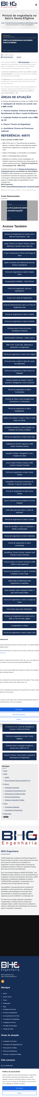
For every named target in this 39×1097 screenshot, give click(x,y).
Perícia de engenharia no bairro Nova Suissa (19, 492)
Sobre (5, 774)
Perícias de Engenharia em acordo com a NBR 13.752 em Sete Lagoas (20, 617)
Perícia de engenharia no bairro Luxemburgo (19, 544)
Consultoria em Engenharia (13, 810)
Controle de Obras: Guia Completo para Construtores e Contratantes (19, 400)
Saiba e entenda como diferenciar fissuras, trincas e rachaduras (19, 264)
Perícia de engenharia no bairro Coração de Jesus (19, 601)
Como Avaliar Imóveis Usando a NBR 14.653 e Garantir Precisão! (19, 464)
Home (5, 771)
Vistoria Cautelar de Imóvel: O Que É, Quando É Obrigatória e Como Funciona (19, 381)
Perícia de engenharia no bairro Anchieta (19, 321)
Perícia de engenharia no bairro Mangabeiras (19, 410)
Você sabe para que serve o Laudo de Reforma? (19, 511)
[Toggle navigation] (36, 4)
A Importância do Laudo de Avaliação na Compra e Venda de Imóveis (19, 728)
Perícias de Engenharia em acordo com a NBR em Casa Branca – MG (20, 235)
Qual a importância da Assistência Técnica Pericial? (19, 502)
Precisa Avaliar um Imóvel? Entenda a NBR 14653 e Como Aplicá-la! (19, 563)
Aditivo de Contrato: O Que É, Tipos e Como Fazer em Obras (19, 419)
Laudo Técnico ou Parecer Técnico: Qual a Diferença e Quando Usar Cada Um (19, 245)
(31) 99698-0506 (8, 1065)
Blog (4, 1006)
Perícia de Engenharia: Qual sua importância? (19, 290)
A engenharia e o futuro (19, 625)
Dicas (19, 57)
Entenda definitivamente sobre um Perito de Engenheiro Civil (19, 306)
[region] (19, 1083)
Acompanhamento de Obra (11, 1016)
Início (2, 23)
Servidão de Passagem (10, 1025)
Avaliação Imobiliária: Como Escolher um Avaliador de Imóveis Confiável (19, 429)
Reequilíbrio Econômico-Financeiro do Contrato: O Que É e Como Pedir (19, 483)
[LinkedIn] (2, 981)
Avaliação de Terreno (9, 1022)
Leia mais (6, 218)
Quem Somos (7, 997)
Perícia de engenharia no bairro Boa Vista (19, 437)
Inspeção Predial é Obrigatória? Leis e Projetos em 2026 (19, 454)
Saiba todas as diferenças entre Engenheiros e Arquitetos (19, 582)
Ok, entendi (19, 1088)
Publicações (7, 814)
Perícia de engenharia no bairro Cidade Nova (19, 273)
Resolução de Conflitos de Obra (15, 794)
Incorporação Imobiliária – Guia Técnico (19, 281)
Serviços (6, 784)
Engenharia (8, 57)
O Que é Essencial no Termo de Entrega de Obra (19, 254)
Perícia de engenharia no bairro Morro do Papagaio (19, 372)
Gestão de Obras (8, 1029)
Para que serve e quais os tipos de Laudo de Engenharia (19, 362)
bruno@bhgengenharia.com (16, 186)
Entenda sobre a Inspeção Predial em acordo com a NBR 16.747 (19, 747)
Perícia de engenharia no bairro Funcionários (19, 391)
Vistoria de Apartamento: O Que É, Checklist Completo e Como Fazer (19, 572)
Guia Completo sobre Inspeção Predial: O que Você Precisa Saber (19, 591)
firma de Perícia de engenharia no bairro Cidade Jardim (22, 23)
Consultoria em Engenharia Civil (15, 791)
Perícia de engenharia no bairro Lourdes (19, 519)
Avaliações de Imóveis (12, 787)
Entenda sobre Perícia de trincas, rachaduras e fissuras (19, 329)
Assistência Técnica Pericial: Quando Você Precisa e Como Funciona (19, 553)
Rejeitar (19, 1093)
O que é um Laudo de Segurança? (19, 298)
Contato (5, 817)
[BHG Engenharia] (9, 4)
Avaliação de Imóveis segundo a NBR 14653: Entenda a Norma (19, 445)
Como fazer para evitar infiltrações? (19, 609)
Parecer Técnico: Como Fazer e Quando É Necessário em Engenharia (19, 756)
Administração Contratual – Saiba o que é (19, 338)
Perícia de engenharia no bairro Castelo (19, 314)
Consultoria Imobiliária (12, 807)
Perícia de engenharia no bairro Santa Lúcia (19, 632)
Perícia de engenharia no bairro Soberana (19, 536)
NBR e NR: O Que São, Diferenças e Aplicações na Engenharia (19, 346)
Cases (5, 803)
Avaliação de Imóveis (9, 1009)
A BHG (7, 777)
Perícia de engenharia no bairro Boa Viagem (19, 354)
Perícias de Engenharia (12, 797)
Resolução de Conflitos (10, 1048)
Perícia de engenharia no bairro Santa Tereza (19, 473)
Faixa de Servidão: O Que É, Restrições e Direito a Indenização (19, 528)
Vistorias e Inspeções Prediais (14, 800)
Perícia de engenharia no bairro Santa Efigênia (19, 737)
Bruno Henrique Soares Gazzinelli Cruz (17, 780)
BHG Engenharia (24, 62)
